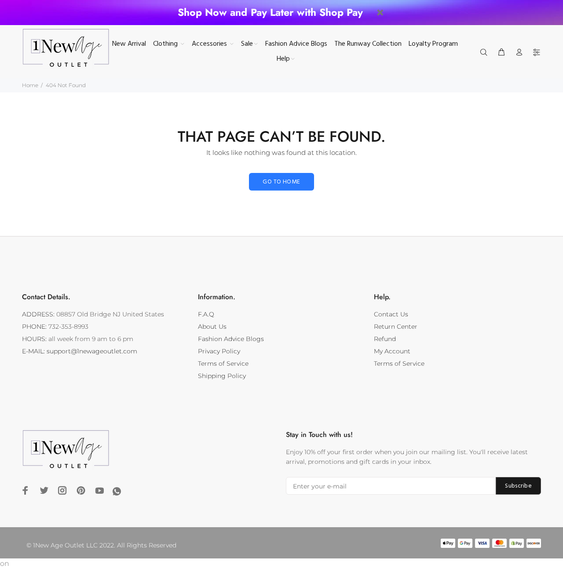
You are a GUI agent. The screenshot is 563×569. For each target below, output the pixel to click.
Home (30, 85)
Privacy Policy (219, 351)
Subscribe (518, 486)
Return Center (395, 326)
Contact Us (391, 314)
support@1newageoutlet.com (92, 351)
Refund (385, 339)
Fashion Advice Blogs (231, 339)
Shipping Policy (222, 376)
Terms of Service (223, 363)
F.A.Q (206, 314)
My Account (392, 351)
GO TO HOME (281, 182)
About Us (212, 326)
